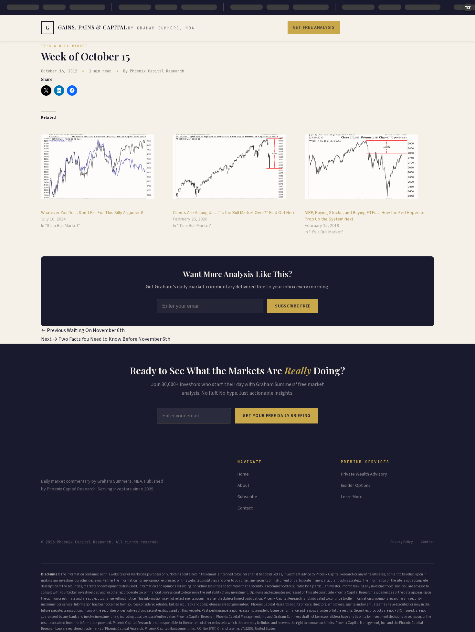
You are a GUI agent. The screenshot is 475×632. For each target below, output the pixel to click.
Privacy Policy (401, 542)
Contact (245, 508)
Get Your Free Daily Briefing (277, 415)
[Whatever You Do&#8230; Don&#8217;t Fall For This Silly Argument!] (103, 166)
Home (243, 474)
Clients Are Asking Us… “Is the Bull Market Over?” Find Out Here (234, 212)
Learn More (352, 497)
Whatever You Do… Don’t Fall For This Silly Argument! (92, 212)
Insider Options (356, 485)
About (243, 485)
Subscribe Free (293, 306)
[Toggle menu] (433, 27)
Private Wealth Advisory (364, 474)
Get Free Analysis (314, 27)
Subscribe (247, 497)
